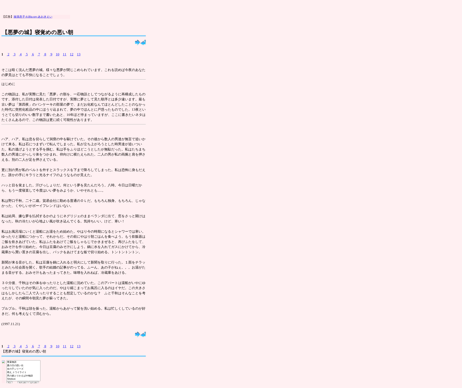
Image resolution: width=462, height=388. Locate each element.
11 (64, 54)
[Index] (143, 44)
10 (57, 54)
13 (78, 54)
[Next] (137, 44)
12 (71, 54)
